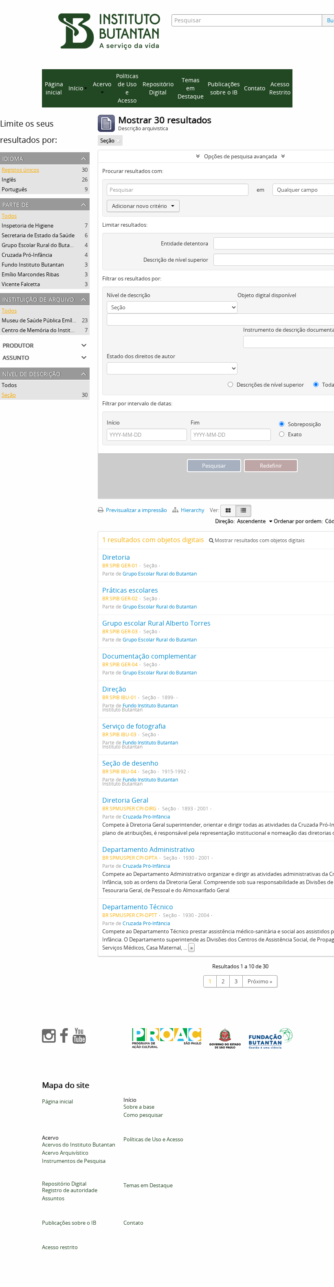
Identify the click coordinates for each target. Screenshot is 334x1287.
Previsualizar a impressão (136, 510)
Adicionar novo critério (139, 206)
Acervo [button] (102, 84)
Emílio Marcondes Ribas (30, 274)
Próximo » (260, 981)
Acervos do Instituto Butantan (78, 1144)
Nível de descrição (31, 373)
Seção (9, 394)
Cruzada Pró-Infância (27, 254)
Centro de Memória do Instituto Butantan (52, 330)
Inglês (9, 179)
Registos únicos (20, 169)
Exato (294, 434)
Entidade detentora (184, 243)
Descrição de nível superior (175, 259)
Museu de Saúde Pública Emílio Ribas (46, 320)
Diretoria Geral (125, 800)
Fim (195, 422)
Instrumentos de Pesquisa (73, 1160)
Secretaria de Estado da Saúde (38, 235)
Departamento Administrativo (148, 849)
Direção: (225, 521)
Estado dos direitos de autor (141, 356)
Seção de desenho (130, 763)
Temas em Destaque (191, 88)
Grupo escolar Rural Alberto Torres (156, 623)
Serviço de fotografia (134, 726)
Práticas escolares (130, 590)
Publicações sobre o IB (224, 88)
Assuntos (53, 1198)
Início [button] (75, 88)
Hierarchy (193, 510)
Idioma (12, 157)
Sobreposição (304, 424)
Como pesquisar (143, 1114)
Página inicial (54, 88)
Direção (114, 689)
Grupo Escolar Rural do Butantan (41, 245)
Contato (254, 88)
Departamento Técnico (137, 906)
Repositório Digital (158, 88)
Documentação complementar (149, 656)
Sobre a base (138, 1106)
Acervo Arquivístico (65, 1152)
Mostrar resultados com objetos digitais (259, 540)
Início (113, 422)
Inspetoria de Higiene (27, 225)
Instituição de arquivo (38, 298)
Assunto (15, 356)
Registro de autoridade (69, 1190)
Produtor (17, 344)
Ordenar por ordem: (298, 521)
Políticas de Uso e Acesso (127, 88)
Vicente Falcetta (21, 284)
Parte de (15, 203)
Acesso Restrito (279, 88)
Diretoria (116, 557)
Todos (9, 215)
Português (14, 189)
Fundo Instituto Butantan (33, 264)
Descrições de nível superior (269, 384)
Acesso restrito (60, 1247)
